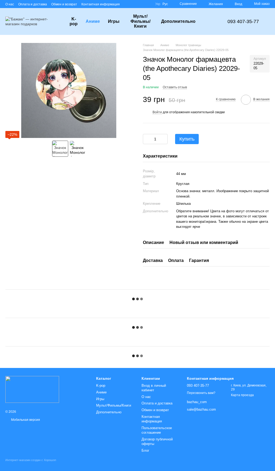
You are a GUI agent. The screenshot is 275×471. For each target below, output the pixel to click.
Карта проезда (242, 395)
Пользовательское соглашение (157, 430)
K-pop (74, 21)
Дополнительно (178, 21)
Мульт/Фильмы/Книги (140, 21)
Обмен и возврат (64, 4)
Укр (157, 4)
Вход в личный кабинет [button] (154, 388)
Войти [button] (157, 112)
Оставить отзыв (175, 87)
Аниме (93, 21)
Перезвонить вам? (201, 393)
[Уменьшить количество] (147, 139)
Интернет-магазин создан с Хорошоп (30, 460)
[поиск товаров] (209, 21)
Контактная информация (100, 4)
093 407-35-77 (243, 21)
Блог (145, 450)
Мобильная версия (25, 420)
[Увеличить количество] (163, 139)
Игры (114, 21)
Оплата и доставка (32, 4)
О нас (9, 4)
